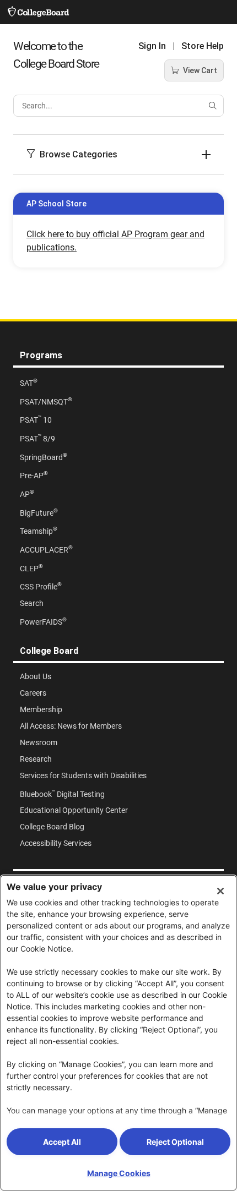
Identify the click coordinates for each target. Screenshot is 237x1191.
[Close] (220, 891)
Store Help (202, 46)
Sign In (152, 46)
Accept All (62, 1141)
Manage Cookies (118, 1173)
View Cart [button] (200, 70)
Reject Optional (175, 1141)
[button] (118, 154)
